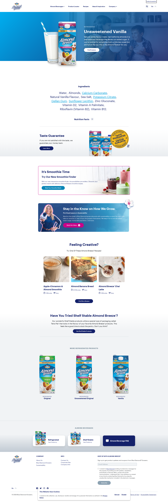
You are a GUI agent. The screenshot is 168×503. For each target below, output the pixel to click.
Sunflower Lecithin (81, 101)
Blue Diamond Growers (44, 463)
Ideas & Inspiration (98, 6)
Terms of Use (134, 494)
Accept (124, 494)
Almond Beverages (56, 6)
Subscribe (104, 483)
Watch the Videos (72, 225)
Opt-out (116, 494)
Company (112, 6)
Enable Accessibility (151, 1)
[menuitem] (152, 6)
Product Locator (73, 6)
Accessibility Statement (148, 494)
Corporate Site (66, 462)
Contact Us (64, 460)
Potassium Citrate (104, 96)
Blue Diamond (110, 469)
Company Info (65, 464)
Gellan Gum (59, 101)
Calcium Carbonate (94, 92)
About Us (39, 460)
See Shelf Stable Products (84, 331)
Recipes (85, 6)
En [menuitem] (152, 6)
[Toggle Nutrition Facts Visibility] (92, 119)
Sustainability (40, 465)
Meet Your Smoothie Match (53, 188)
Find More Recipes (84, 301)
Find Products (92, 50)
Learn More (46, 148)
